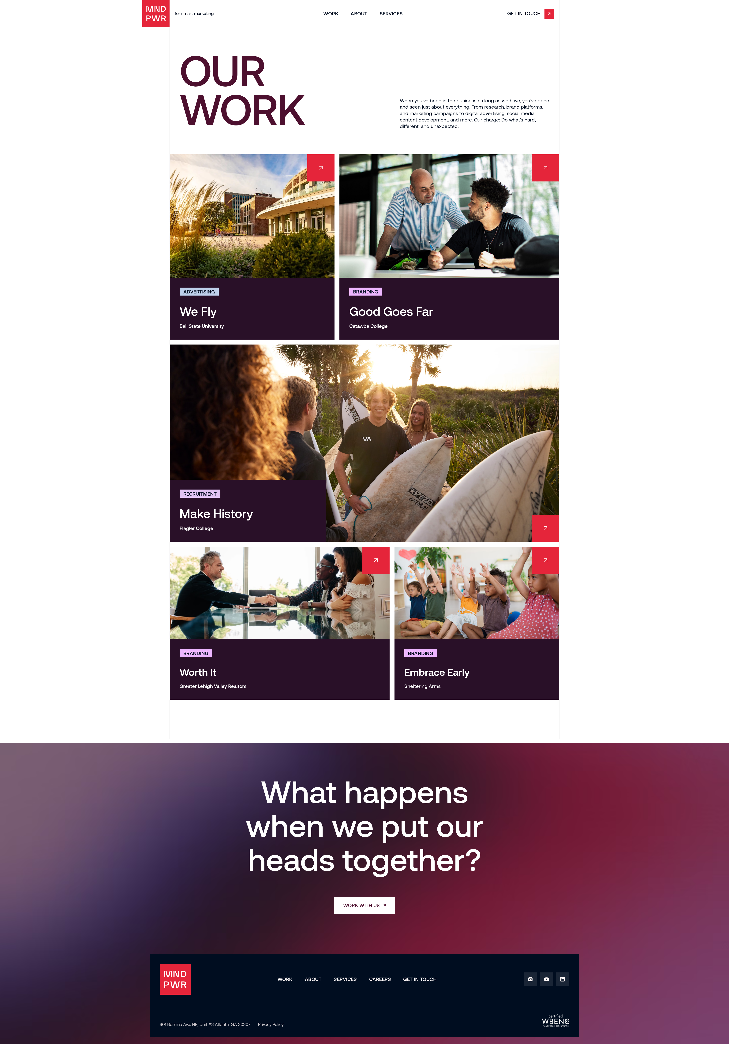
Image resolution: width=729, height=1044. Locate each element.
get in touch (420, 979)
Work (330, 13)
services (391, 13)
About (313, 979)
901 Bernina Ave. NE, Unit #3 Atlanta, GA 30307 (205, 1024)
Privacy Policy (271, 1024)
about (359, 13)
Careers (380, 979)
